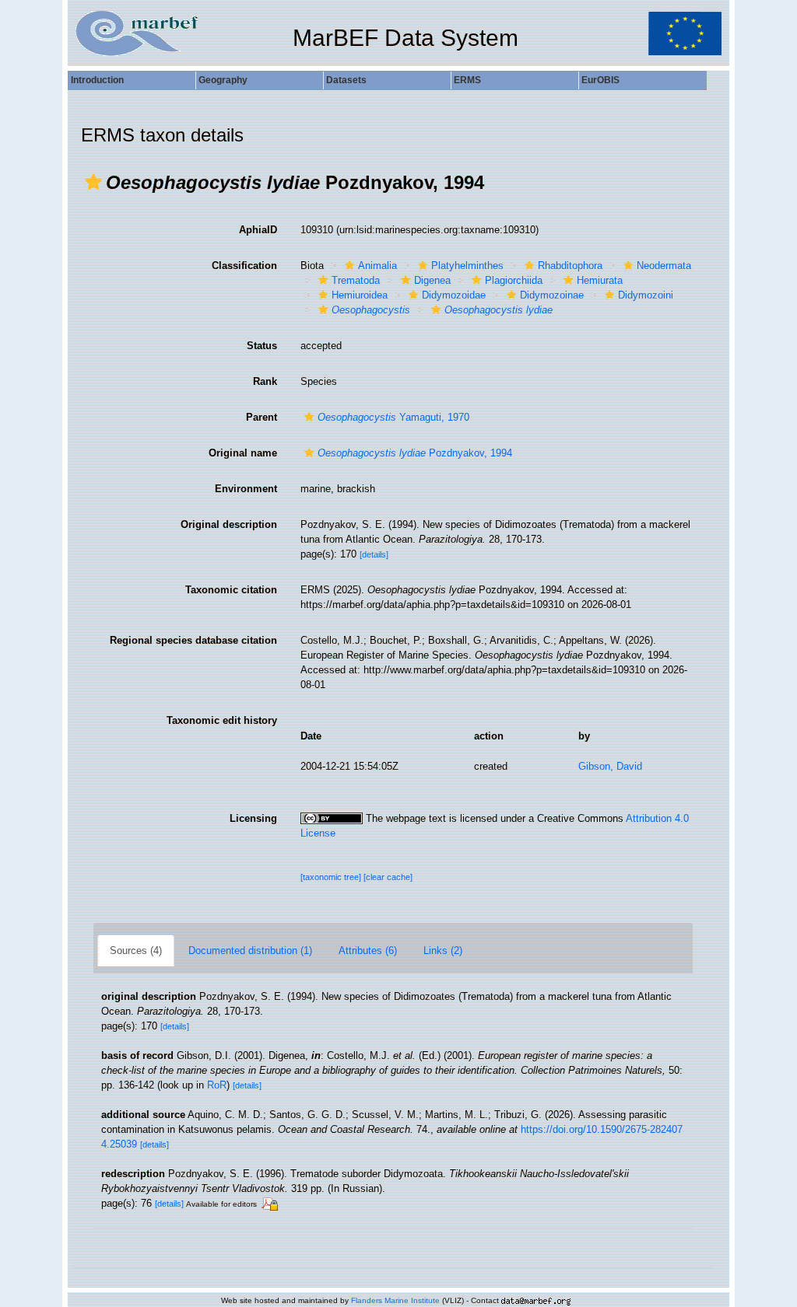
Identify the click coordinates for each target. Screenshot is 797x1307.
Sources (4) (136, 950)
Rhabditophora (570, 265)
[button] (93, 182)
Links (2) (442, 950)
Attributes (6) (368, 950)
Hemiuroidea (360, 295)
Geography (223, 80)
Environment (246, 488)
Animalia (377, 265)
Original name (243, 453)
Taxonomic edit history (222, 720)
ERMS (467, 80)
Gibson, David (610, 766)
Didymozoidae (454, 295)
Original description (229, 524)
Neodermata (664, 265)
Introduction (97, 80)
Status (262, 345)
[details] (374, 554)
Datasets (346, 80)
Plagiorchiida (513, 280)
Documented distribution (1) (250, 950)
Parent (261, 417)
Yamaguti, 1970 (393, 417)
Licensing (253, 818)
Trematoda (356, 280)
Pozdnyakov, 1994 (415, 453)
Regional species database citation (193, 640)
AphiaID (258, 230)
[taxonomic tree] (331, 877)
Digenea (432, 280)
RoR (216, 1085)
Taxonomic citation (231, 590)
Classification (244, 265)
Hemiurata (600, 280)
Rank (265, 381)
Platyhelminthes (467, 265)
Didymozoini (645, 295)
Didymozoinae (552, 295)
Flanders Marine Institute (395, 1300)
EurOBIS (600, 80)
